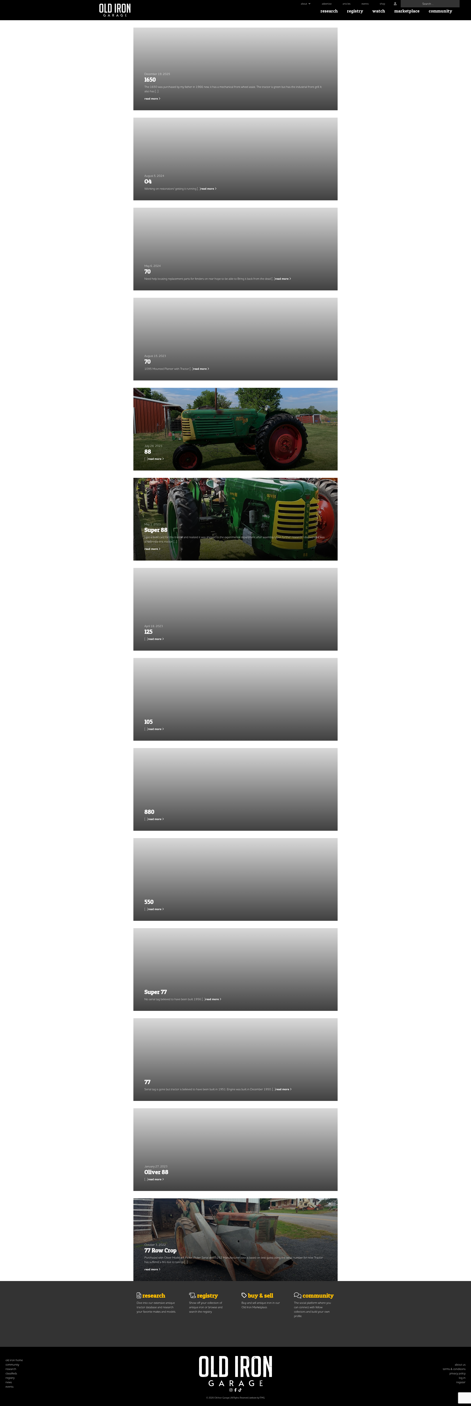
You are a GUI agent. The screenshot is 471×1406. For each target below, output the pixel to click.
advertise (327, 3)
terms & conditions (454, 1369)
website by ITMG (257, 1397)
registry (355, 11)
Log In (462, 1378)
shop (382, 3)
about (304, 3)
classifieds (11, 1373)
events (365, 3)
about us (460, 1364)
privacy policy (457, 1373)
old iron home (14, 1360)
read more (151, 99)
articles (346, 3)
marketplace (406, 11)
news (9, 1382)
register (460, 1382)
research (329, 11)
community (440, 11)
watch (378, 11)
